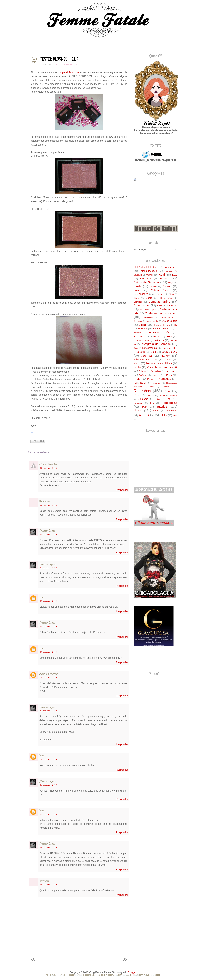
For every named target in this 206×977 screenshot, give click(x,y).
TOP (144, 406)
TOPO (157, 975)
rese (152, 387)
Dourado (142, 328)
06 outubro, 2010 (48, 677)
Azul (162, 274)
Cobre (149, 298)
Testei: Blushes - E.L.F (59, 59)
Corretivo (172, 305)
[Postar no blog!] (34, 441)
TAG (168, 399)
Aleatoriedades (149, 271)
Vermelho (172, 410)
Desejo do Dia (152, 321)
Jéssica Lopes (47, 530)
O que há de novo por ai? (162, 367)
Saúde (162, 395)
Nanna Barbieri (48, 674)
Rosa (167, 391)
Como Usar (166, 298)
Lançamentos (149, 348)
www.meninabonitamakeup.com (140, 975)
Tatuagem (138, 403)
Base (174, 274)
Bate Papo (146, 278)
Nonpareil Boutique (68, 72)
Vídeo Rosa (146, 267)
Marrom (165, 355)
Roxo (137, 395)
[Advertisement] (63, 946)
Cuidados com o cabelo (161, 313)
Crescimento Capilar (147, 309)
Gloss (169, 336)
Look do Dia (169, 351)
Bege (170, 282)
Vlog (175, 415)
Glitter (156, 336)
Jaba (136, 348)
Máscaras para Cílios (146, 359)
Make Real (146, 355)
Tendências (169, 402)
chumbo (158, 294)
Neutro (137, 367)
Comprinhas (141, 305)
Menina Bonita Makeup (111, 975)
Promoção (164, 378)
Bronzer (167, 286)
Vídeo (144, 415)
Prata (169, 375)
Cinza (136, 298)
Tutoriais (162, 406)
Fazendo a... (140, 336)
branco (153, 286)
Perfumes (143, 375)
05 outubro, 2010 (48, 468)
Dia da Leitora (169, 321)
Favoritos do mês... (160, 332)
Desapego (138, 321)
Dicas (142, 324)
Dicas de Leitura (162, 325)
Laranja (141, 352)
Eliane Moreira (48, 464)
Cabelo (137, 290)
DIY (175, 325)
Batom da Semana (146, 282)
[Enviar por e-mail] (31, 441)
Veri (41, 597)
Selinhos (173, 395)
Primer (150, 379)
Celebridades (141, 294)
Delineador (148, 317)
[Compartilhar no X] (37, 441)
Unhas (138, 410)
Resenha (166, 386)
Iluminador (158, 340)
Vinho (164, 415)
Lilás (153, 352)
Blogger (132, 972)
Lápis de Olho (170, 348)
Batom (164, 278)
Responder (122, 490)
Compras (138, 302)
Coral (159, 305)
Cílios (171, 294)
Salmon (151, 395)
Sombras (143, 399)
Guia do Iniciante (141, 340)
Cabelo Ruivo (160, 290)
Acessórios (171, 267)
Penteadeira (156, 371)
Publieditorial (140, 383)
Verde (156, 410)
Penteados (171, 371)
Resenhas (142, 391)
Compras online (69, 64)
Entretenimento (161, 328)
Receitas (156, 383)
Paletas (142, 371)
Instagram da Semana (156, 344)
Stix (158, 399)
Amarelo (150, 275)
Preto (137, 378)
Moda (137, 363)
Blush (56, 64)
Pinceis (156, 375)
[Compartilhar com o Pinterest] (43, 441)
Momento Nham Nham (159, 363)
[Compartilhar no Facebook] (40, 441)
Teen (152, 403)
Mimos (168, 359)
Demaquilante (167, 317)
